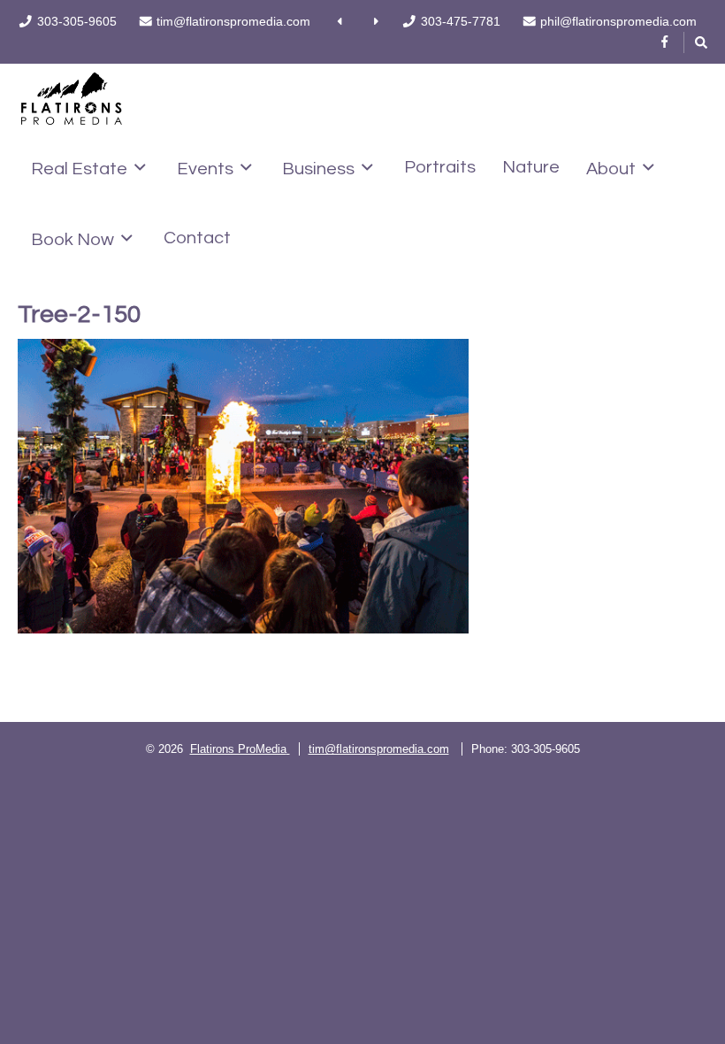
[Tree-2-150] (243, 486)
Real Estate (79, 169)
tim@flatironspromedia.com (379, 749)
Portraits (440, 167)
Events (205, 169)
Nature (531, 167)
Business (318, 169)
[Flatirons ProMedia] (72, 96)
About (611, 169)
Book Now (72, 239)
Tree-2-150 (79, 314)
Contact (197, 238)
